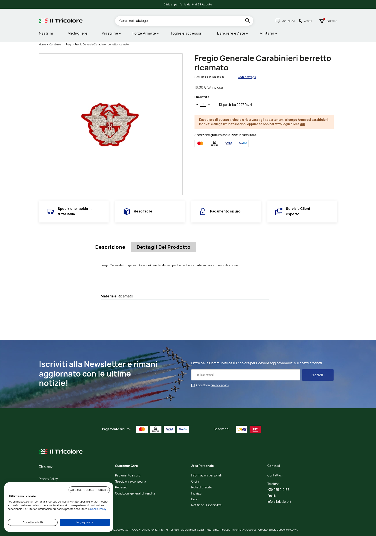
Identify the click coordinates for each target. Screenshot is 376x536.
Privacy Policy (48, 479)
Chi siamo (45, 466)
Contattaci (274, 475)
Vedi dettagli (247, 77)
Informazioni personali (206, 475)
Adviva (294, 529)
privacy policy (219, 385)
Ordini (195, 481)
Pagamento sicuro (127, 475)
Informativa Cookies (244, 529)
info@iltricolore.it (279, 502)
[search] (248, 21)
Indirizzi (196, 493)
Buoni (195, 499)
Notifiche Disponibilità (206, 505)
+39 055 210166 (278, 490)
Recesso (121, 487)
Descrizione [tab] (110, 247)
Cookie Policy (98, 509)
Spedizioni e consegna (130, 481)
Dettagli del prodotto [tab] (164, 247)
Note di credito (201, 487)
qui (302, 124)
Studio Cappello (278, 529)
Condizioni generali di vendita (135, 493)
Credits (262, 529)
